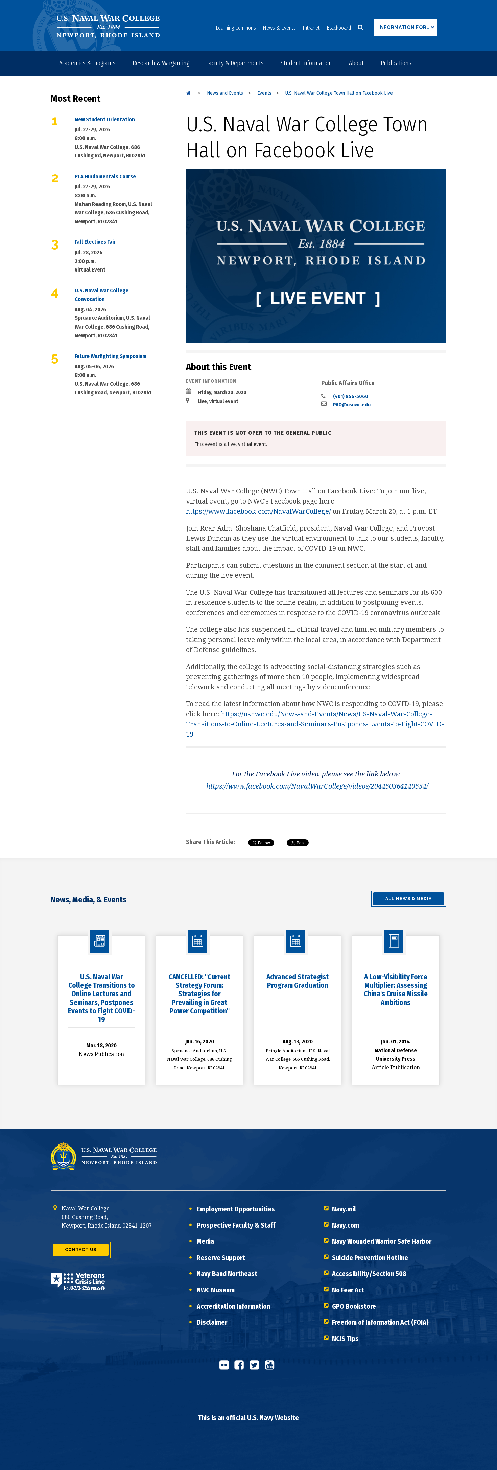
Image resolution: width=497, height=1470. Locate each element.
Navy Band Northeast (227, 1274)
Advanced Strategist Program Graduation (297, 981)
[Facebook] (241, 1367)
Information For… (403, 27)
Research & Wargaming (161, 63)
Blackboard (339, 28)
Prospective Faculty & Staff (236, 1225)
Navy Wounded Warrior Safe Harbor (381, 1241)
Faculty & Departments (235, 63)
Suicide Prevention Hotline (370, 1258)
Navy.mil (344, 1209)
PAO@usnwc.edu (352, 405)
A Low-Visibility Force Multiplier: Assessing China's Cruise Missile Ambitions (396, 990)
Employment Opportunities (236, 1209)
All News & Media (408, 898)
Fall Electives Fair (95, 242)
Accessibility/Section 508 (369, 1274)
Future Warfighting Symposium (110, 356)
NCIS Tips (345, 1339)
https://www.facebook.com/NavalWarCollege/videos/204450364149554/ (317, 786)
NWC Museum (216, 1290)
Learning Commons (236, 28)
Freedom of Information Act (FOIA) (380, 1322)
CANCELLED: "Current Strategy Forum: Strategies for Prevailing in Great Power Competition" (199, 994)
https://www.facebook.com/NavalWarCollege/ (258, 511)
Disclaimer (212, 1322)
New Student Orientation (105, 119)
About (356, 63)
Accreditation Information (233, 1306)
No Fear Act (348, 1290)
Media (205, 1241)
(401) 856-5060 (350, 396)
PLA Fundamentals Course (105, 176)
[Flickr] (226, 1367)
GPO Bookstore (354, 1306)
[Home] (188, 93)
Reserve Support (221, 1258)
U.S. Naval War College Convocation (101, 295)
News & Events (279, 28)
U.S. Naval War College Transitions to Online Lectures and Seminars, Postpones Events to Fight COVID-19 (101, 998)
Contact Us (80, 1249)
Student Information (306, 63)
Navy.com (345, 1225)
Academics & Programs (87, 63)
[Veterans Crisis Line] (78, 1286)
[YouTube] (271, 1367)
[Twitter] (256, 1367)
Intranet (311, 28)
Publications (396, 63)
